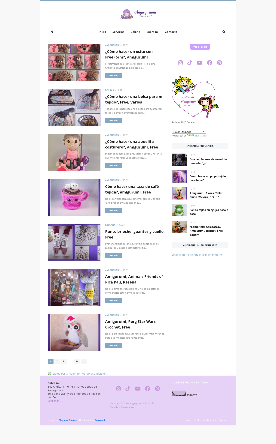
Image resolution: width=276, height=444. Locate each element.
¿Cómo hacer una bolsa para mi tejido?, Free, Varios (134, 99)
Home (188, 420)
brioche (110, 225)
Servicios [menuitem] (118, 32)
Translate (201, 135)
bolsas (109, 90)
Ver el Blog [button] (200, 46)
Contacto (223, 420)
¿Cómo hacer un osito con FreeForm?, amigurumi (129, 54)
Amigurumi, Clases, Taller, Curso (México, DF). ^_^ (206, 195)
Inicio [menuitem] (102, 32)
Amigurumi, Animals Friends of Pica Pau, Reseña (134, 279)
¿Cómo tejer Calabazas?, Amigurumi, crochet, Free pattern (206, 230)
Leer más (113, 75)
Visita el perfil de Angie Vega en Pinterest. (198, 254)
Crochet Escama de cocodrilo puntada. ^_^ (208, 161)
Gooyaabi (99, 420)
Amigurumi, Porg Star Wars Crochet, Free (130, 324)
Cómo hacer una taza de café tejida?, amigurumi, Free (132, 189)
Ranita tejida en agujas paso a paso (209, 212)
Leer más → (55, 401)
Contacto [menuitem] (171, 32)
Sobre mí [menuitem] (152, 32)
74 (77, 361)
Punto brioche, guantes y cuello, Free (135, 234)
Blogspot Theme (68, 420)
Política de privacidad (205, 420)
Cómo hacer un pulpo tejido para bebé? (208, 178)
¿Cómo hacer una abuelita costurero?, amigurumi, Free (131, 144)
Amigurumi (112, 45)
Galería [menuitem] (135, 32)
